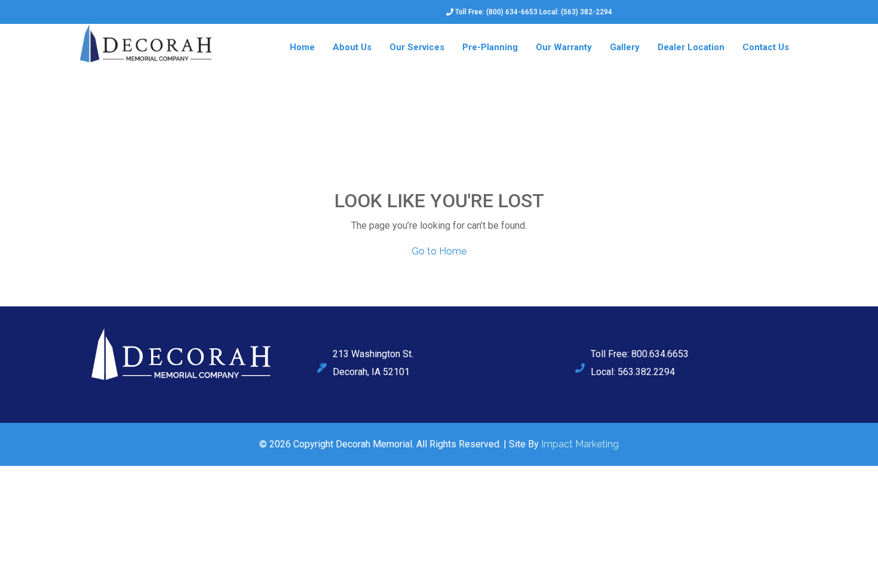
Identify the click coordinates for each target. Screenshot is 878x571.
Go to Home (439, 251)
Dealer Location (691, 47)
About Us (352, 47)
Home (302, 47)
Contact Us (765, 47)
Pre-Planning (490, 47)
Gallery (625, 47)
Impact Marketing (580, 444)
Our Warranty (564, 47)
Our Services (416, 47)
